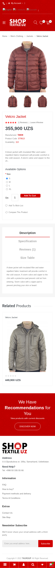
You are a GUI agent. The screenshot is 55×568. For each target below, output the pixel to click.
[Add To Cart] (48, 379)
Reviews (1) (27, 249)
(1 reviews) (23, 122)
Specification (27, 241)
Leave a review (36, 122)
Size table (27, 257)
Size (9, 174)
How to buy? (8, 489)
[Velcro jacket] (13, 101)
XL (10, 189)
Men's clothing (17, 36)
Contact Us (7, 513)
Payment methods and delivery (16, 493)
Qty (7, 197)
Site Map (6, 517)
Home (4, 36)
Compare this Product (18, 212)
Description (28, 233)
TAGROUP (26, 558)
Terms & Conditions (11, 498)
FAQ (4, 485)
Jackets (29, 36)
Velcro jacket (42, 36)
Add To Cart (30, 195)
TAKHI (20, 135)
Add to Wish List (16, 205)
